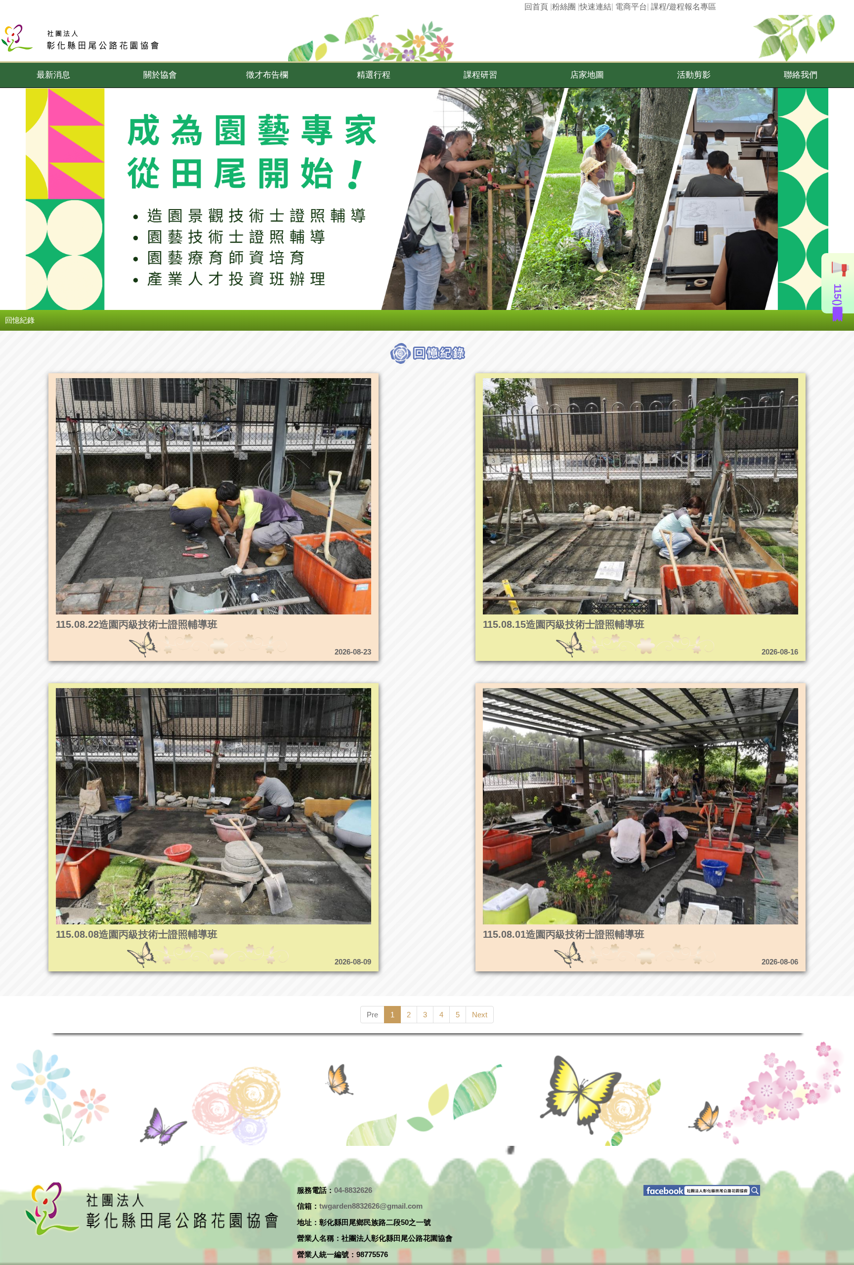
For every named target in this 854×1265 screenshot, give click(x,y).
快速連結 (595, 6)
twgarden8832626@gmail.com (371, 1206)
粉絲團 (564, 6)
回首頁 (536, 6)
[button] (53, 75)
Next (479, 1014)
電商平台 (631, 6)
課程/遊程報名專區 (683, 6)
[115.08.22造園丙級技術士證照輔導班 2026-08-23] (172, 381)
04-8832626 (353, 1190)
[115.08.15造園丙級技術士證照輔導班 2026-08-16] (599, 381)
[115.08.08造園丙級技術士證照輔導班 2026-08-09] (172, 691)
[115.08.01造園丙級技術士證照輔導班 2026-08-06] (599, 691)
